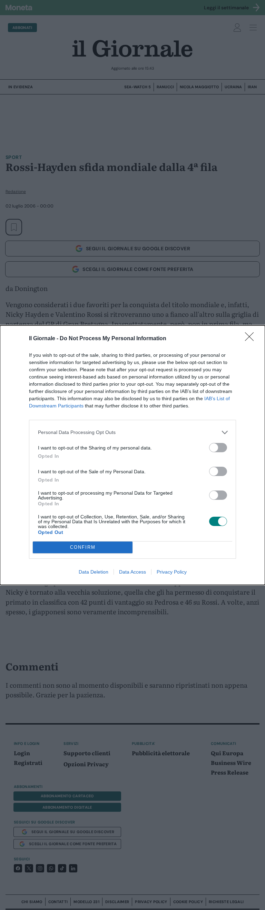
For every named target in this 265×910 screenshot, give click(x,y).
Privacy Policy (172, 572)
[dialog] (132, 455)
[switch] (218, 447)
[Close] (251, 338)
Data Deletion (93, 572)
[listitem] (132, 432)
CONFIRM (83, 547)
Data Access (132, 572)
